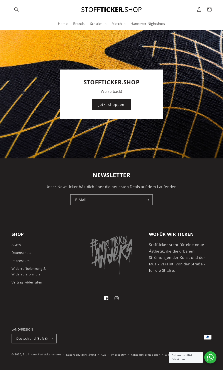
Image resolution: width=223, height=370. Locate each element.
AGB (104, 354)
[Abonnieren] (147, 199)
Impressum (21, 260)
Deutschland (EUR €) (32, 338)
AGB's (16, 245)
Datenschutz (22, 252)
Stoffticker (30, 354)
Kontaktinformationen (145, 354)
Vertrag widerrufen (27, 282)
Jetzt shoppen (111, 104)
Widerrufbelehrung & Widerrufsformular (29, 271)
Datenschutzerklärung (81, 354)
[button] (17, 10)
